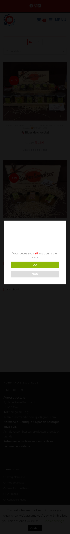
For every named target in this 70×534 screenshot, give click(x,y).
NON (35, 274)
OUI (35, 264)
